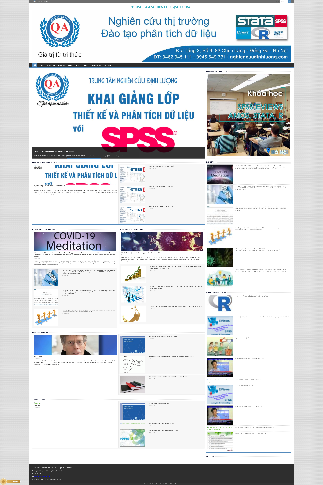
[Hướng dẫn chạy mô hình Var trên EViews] (132, 424)
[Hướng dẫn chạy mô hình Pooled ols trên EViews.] (132, 438)
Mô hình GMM (38, 356)
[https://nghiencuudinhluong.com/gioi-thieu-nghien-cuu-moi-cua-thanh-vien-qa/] (220, 257)
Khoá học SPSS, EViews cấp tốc (244, 385)
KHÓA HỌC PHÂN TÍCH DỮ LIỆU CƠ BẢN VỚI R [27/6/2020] (252, 296)
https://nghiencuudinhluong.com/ (50, 479)
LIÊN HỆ (46, 1)
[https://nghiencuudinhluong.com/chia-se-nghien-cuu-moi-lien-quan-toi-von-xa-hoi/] (220, 236)
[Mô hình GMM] (75, 354)
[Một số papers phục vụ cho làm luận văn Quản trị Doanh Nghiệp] (132, 384)
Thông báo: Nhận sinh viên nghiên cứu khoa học (248, 406)
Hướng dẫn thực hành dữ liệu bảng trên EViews (163, 336)
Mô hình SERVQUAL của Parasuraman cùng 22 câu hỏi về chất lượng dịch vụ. (171, 356)
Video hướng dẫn (96, 65)
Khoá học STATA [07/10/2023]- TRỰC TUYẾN (52, 151)
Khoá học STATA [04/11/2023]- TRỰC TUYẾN (161, 166)
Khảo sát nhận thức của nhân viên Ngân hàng (248, 379)
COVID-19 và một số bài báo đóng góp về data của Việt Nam (141, 253)
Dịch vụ (49, 65)
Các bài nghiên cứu (59, 65)
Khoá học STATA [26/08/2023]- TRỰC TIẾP (161, 206)
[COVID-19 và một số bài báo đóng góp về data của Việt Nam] (162, 251)
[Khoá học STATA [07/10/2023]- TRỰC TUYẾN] (118, 114)
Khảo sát (37, 405)
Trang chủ (35, 65)
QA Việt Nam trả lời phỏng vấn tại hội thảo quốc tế (249, 358)
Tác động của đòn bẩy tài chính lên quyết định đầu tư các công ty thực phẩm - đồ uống (176, 306)
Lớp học (85, 65)
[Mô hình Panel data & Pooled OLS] (132, 411)
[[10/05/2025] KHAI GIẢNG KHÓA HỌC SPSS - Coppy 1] (75, 184)
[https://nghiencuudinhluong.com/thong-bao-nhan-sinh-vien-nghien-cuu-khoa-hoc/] (220, 415)
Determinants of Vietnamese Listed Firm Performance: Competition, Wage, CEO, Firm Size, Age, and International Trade (175, 267)
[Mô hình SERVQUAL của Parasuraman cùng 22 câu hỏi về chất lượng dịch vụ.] (132, 364)
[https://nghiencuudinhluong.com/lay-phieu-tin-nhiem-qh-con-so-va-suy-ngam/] (220, 346)
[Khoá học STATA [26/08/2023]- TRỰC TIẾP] (132, 214)
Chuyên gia (107, 65)
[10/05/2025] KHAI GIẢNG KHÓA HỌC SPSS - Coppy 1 (51, 186)
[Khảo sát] (37, 403)
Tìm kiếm (289, 1)
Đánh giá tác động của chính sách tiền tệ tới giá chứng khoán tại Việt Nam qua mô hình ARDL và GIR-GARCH (176, 287)
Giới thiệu (41, 65)
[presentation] (33, 114)
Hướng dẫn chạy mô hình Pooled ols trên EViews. (163, 430)
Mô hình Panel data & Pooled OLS (159, 403)
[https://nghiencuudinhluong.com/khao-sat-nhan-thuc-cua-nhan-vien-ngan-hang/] (220, 381)
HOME (34, 1)
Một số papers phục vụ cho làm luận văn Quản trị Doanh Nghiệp (168, 377)
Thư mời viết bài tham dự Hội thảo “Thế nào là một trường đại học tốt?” (255, 427)
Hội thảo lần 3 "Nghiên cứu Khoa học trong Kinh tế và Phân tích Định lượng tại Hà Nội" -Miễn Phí (262, 317)
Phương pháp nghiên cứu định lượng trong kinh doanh (250, 433)
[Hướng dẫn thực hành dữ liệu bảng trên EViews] (132, 344)
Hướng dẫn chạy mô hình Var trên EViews (161, 423)
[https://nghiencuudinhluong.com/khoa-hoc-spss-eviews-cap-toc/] (220, 394)
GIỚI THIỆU (40, 1)
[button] (49, 158)
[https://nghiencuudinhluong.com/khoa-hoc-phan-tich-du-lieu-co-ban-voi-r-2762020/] (220, 304)
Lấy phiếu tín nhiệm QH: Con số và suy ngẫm (247, 338)
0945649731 (15, 482)
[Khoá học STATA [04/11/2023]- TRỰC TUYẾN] (132, 174)
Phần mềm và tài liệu (74, 65)
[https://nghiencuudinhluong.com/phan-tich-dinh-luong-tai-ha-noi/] (220, 325)
